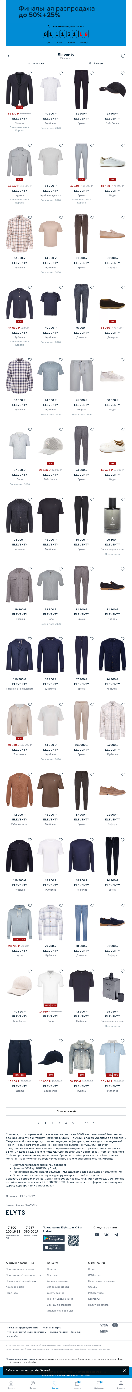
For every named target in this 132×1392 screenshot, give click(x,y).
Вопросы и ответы (58, 1286)
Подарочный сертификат (21, 1280)
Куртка (19, 195)
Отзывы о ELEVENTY (20, 1196)
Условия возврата (57, 1280)
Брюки (82, 123)
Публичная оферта (51, 1327)
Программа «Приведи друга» (24, 1275)
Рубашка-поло (19, 824)
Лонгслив (81, 889)
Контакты (94, 1298)
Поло (19, 479)
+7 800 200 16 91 (13, 1229)
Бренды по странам (59, 1304)
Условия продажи (59, 1332)
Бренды (20, 1205)
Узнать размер (55, 1292)
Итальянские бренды (60, 1310)
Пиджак (19, 123)
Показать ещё (66, 1111)
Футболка (50, 123)
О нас (91, 1268)
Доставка (52, 1275)
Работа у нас (96, 1292)
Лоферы (112, 267)
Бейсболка (112, 123)
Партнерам (12, 1292)
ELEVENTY (19, 118)
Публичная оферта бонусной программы (26, 1332)
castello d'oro (30, 1362)
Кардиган (19, 549)
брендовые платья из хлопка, (96, 1358)
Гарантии (75, 1332)
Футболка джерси (50, 195)
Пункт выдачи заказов (101, 1280)
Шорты (81, 409)
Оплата (51, 1268)
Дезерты (112, 337)
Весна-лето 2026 (51, 127)
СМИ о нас (94, 1275)
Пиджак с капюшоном (19, 688)
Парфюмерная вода (112, 549)
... (80, 1123)
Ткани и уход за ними (60, 1298)
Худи (20, 955)
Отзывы (92, 1286)
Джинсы (81, 337)
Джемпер (50, 688)
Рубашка (19, 267)
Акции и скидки (15, 1286)
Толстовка (20, 754)
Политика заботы (98, 1304)
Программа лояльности (20, 1268)
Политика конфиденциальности (22, 1327)
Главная (10, 1205)
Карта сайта (12, 1336)
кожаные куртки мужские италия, (57, 1358)
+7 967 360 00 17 (31, 1229)
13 (86, 1123)
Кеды (112, 195)
